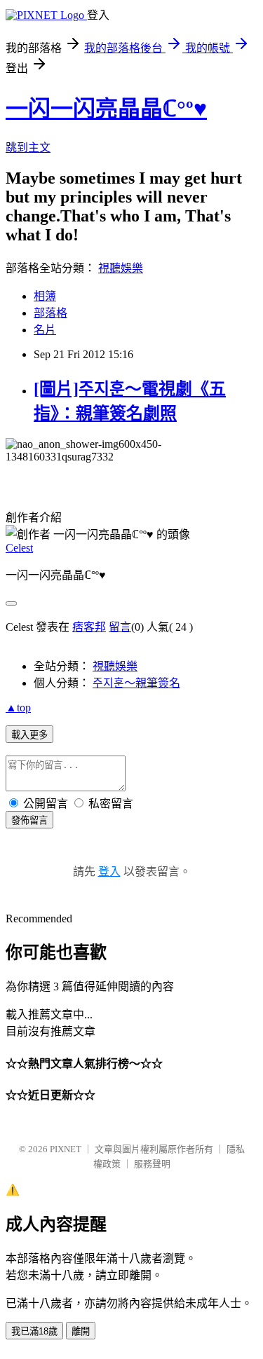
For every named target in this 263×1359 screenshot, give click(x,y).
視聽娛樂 (120, 268)
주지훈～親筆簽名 (136, 683)
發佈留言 (29, 820)
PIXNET (65, 1149)
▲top (18, 707)
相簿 (45, 296)
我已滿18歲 (34, 1331)
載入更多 (29, 735)
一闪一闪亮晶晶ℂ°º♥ (106, 108)
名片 (45, 330)
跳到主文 (28, 147)
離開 (81, 1331)
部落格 (50, 313)
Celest (19, 548)
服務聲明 (152, 1164)
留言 (120, 627)
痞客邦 (89, 627)
